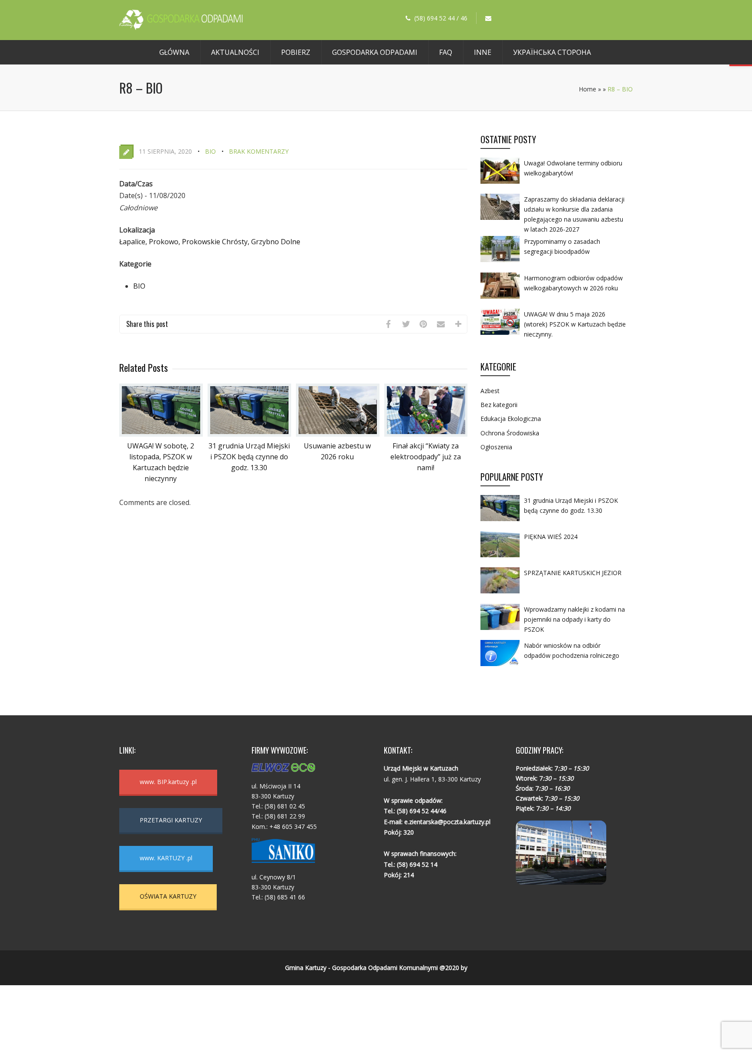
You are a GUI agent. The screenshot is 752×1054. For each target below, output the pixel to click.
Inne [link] (482, 52)
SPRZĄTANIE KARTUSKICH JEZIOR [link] (572, 573)
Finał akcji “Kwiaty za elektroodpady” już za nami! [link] (425, 456)
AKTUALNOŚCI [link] (235, 52)
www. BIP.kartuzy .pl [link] (168, 782)
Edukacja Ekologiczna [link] (510, 418)
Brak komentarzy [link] (259, 151)
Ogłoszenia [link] (496, 447)
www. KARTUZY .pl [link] (166, 858)
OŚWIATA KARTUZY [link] (168, 896)
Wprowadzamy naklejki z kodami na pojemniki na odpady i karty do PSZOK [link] (574, 619)
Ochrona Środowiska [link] (509, 433)
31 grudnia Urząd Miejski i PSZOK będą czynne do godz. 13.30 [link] (249, 456)
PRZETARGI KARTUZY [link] (171, 820)
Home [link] (587, 89)
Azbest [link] (490, 391)
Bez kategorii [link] (498, 405)
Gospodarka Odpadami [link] (374, 52)
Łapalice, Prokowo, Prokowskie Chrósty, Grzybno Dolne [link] (209, 241)
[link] (181, 27)
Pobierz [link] (295, 52)
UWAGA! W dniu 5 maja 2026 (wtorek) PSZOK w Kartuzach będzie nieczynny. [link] (575, 324)
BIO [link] (210, 151)
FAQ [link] (445, 52)
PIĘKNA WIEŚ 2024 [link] (550, 536)
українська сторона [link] (552, 52)
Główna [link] (174, 52)
